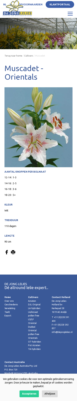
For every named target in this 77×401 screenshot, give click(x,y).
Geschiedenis (11, 304)
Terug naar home (13, 56)
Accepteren (29, 393)
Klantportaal (60, 4)
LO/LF (31, 319)
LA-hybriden (34, 308)
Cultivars (28, 56)
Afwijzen (49, 393)
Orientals (33, 338)
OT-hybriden (34, 342)
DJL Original (34, 304)
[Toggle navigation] (70, 13)
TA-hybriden (34, 349)
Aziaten (32, 301)
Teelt (7, 312)
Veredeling (9, 308)
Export (7, 315)
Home (7, 297)
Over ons (9, 301)
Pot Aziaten (34, 345)
